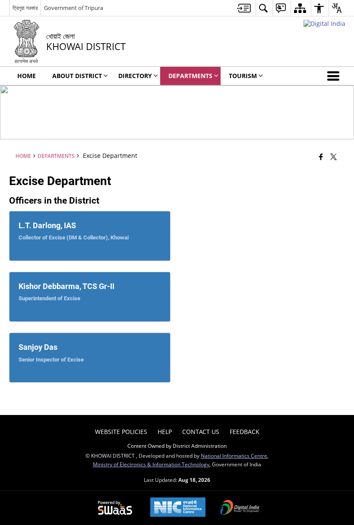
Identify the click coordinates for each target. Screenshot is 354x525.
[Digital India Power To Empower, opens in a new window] (240, 508)
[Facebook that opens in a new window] (321, 156)
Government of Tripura (73, 8)
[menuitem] (244, 8)
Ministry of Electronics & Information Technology (151, 464)
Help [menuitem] (165, 432)
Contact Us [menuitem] (200, 432)
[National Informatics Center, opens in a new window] (178, 508)
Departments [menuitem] (190, 76)
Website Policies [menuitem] (121, 432)
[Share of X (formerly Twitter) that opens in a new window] (333, 156)
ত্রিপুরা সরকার (25, 8)
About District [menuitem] (77, 76)
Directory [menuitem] (135, 76)
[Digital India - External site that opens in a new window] (324, 23)
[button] (335, 76)
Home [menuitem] (26, 76)
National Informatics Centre (234, 455)
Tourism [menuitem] (243, 76)
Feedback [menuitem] (244, 432)
